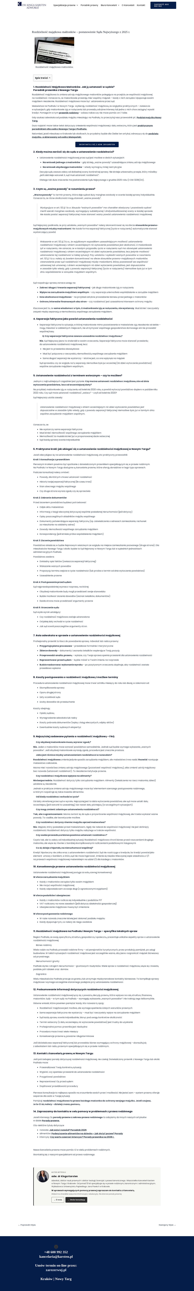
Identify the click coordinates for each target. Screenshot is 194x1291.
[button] (76, 5)
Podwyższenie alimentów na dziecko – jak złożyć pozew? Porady (87, 1133)
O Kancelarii (128, 5)
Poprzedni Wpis (27, 1224)
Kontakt (141, 5)
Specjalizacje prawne (64, 5)
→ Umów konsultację (76, 1200)
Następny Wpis (167, 1224)
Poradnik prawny (89, 5)
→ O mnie (58, 1200)
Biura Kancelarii (109, 5)
